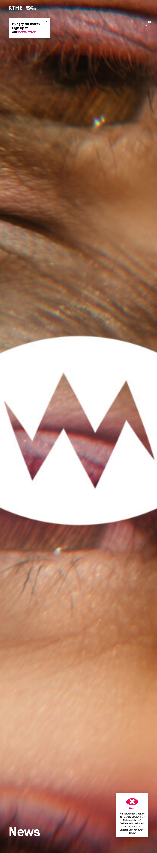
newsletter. (27, 32)
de (149, 22)
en (146, 25)
